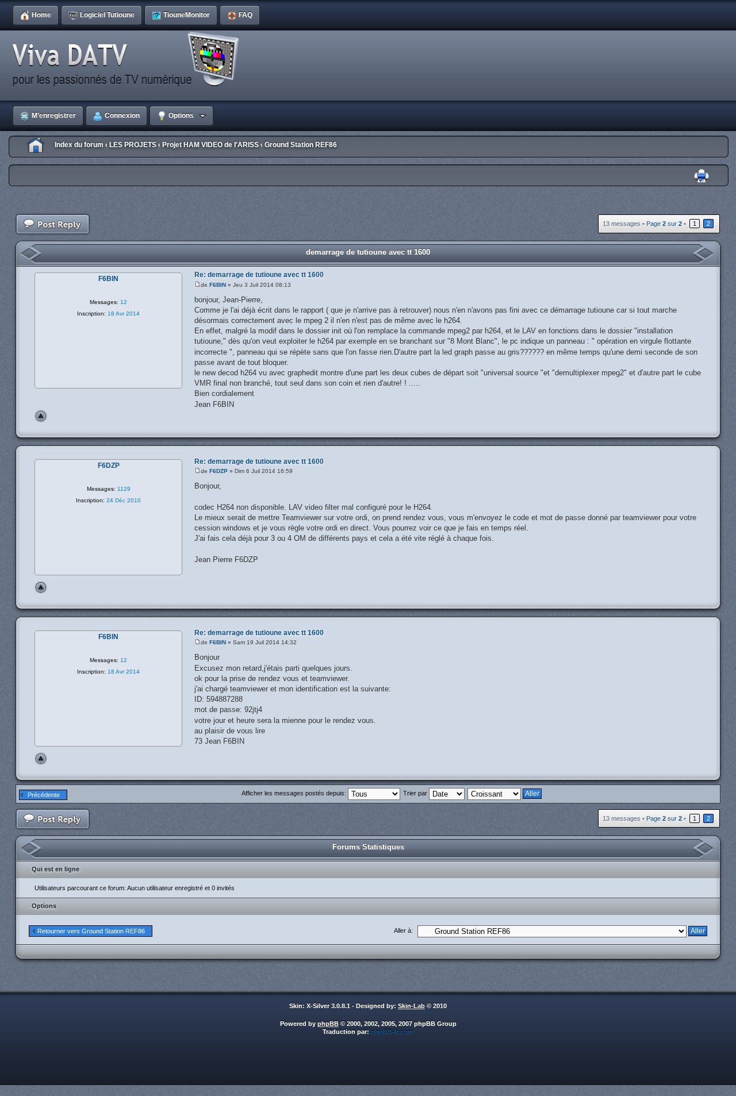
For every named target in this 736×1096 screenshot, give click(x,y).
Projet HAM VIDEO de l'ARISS (210, 145)
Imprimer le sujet (701, 176)
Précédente (44, 794)
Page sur (664, 223)
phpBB (328, 1023)
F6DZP (218, 471)
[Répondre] (53, 224)
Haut (40, 416)
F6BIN (217, 285)
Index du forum (79, 145)
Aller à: (403, 930)
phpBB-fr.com (392, 1031)
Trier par (416, 793)
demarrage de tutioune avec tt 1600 (368, 252)
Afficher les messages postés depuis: (294, 793)
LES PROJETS (132, 145)
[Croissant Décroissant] (505, 793)
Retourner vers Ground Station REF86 (91, 931)
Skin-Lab (411, 1005)
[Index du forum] (129, 59)
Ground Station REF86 (300, 145)
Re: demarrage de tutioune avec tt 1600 (259, 275)
